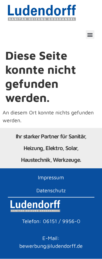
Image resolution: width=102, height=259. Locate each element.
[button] (90, 34)
